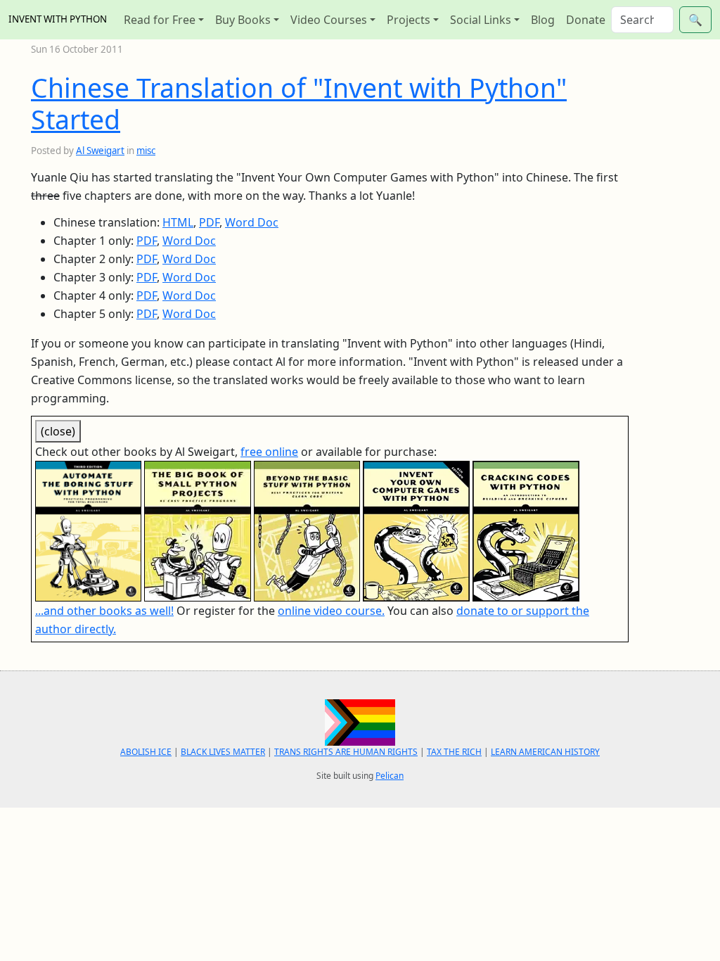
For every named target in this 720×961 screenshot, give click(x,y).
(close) (58, 431)
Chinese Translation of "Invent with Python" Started (299, 103)
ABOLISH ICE (146, 752)
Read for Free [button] (159, 19)
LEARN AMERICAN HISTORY (545, 752)
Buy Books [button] (243, 19)
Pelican (389, 776)
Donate (585, 19)
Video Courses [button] (328, 19)
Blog (543, 19)
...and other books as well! (104, 610)
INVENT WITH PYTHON (57, 19)
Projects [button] (408, 19)
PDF (209, 222)
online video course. (331, 610)
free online (269, 451)
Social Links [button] (480, 19)
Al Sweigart (100, 150)
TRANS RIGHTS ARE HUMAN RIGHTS (346, 752)
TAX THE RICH (454, 752)
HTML (177, 222)
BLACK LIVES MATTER (223, 752)
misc (145, 150)
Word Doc (251, 222)
